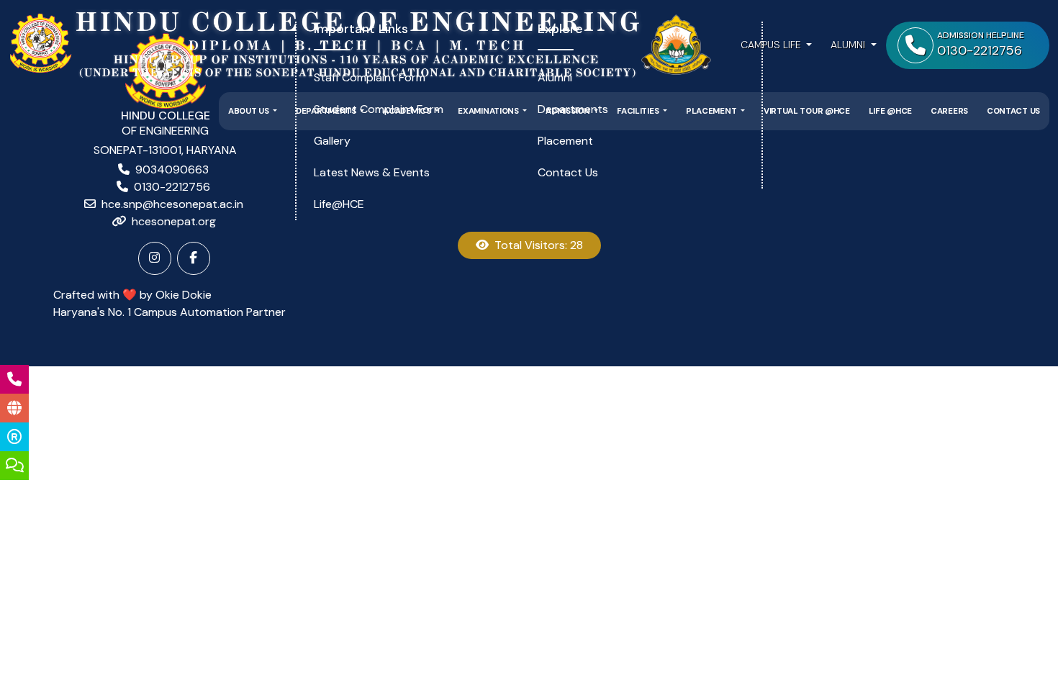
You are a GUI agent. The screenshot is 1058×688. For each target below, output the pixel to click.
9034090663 (172, 169)
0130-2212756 (172, 186)
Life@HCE (339, 204)
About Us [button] (249, 111)
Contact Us (1013, 111)
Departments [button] (327, 111)
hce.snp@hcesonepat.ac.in (172, 204)
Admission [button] (569, 111)
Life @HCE (890, 111)
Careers (949, 111)
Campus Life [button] (772, 44)
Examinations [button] (489, 111)
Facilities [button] (639, 111)
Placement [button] (712, 111)
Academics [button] (408, 111)
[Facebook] (193, 258)
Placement (565, 140)
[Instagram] (154, 258)
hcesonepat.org (174, 221)
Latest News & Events (372, 172)
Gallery (332, 140)
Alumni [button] (849, 44)
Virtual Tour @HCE (807, 111)
